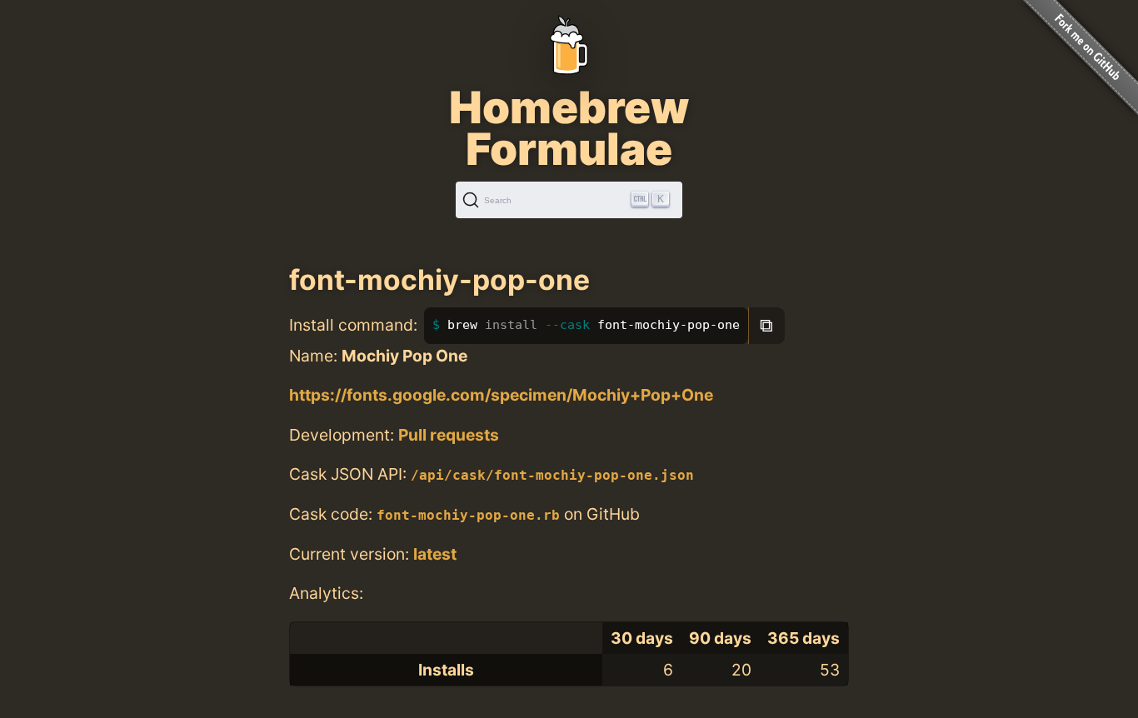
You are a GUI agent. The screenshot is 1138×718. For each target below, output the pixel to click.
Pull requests (448, 435)
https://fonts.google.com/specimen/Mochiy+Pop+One (501, 395)
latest (435, 554)
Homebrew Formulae (569, 128)
